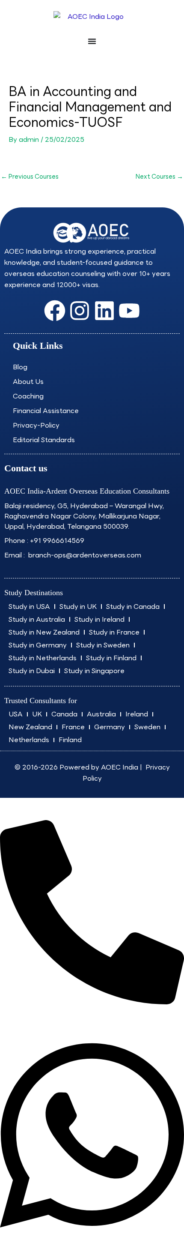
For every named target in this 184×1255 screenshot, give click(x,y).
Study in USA (29, 606)
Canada (64, 714)
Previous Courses (30, 176)
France (73, 727)
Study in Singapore (94, 670)
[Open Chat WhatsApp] (92, 1238)
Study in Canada (133, 606)
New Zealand (30, 727)
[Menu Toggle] (92, 41)
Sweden (147, 727)
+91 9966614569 (57, 540)
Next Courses (159, 176)
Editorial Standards (44, 439)
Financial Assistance (46, 410)
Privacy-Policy (36, 425)
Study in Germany (38, 645)
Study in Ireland (99, 619)
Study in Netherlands (43, 658)
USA (16, 714)
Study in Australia (37, 619)
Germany (109, 727)
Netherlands (29, 739)
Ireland (136, 714)
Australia (101, 714)
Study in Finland (111, 658)
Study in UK (78, 606)
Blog (20, 367)
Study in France (114, 632)
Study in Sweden (103, 645)
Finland (70, 739)
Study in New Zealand (44, 632)
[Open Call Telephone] (92, 1002)
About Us (28, 381)
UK (37, 714)
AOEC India (119, 767)
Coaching (28, 396)
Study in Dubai (32, 670)
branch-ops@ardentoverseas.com (84, 555)
